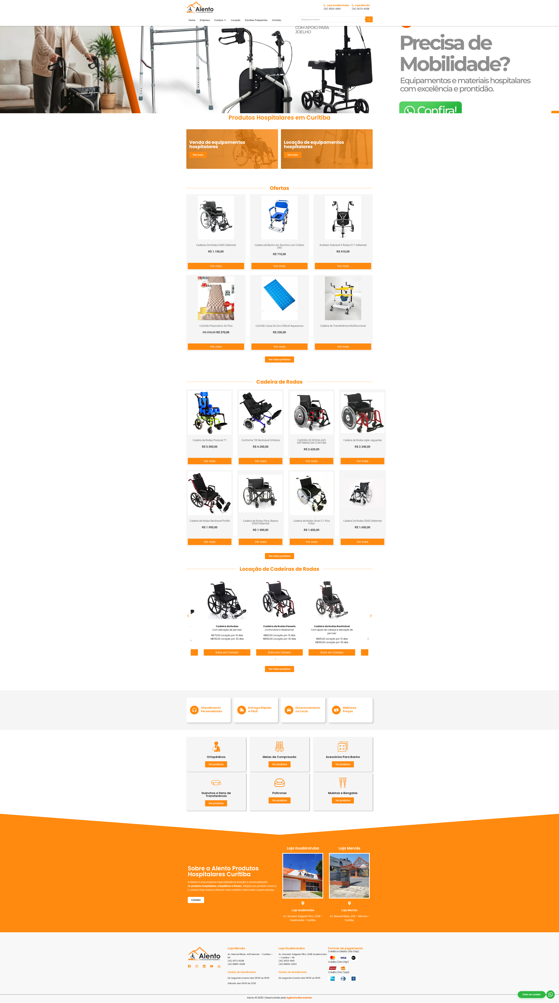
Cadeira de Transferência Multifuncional (343, 325)
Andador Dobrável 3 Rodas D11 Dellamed (343, 245)
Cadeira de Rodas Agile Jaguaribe (362, 440)
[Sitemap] (219, 966)
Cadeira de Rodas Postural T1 (210, 440)
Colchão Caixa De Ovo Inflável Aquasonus (279, 325)
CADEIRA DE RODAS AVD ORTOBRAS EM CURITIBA (311, 441)
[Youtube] (212, 966)
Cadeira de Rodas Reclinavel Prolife (210, 520)
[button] (4, 69)
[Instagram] (197, 966)
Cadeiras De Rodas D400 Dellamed (216, 245)
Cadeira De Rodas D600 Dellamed (362, 520)
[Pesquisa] (369, 19)
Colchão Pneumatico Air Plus (215, 325)
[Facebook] (189, 966)
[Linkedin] (204, 966)
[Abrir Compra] (225, 20)
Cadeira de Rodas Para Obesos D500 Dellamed (260, 522)
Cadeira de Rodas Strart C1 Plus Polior (311, 522)
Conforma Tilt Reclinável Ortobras (260, 440)
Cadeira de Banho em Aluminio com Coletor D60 (279, 246)
